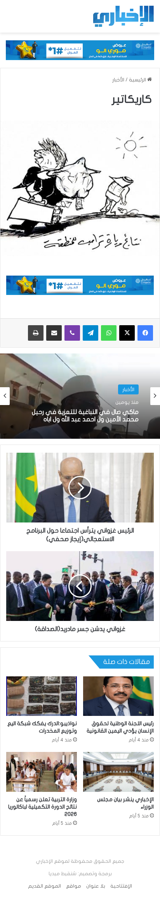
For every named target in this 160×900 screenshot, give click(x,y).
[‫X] (127, 333)
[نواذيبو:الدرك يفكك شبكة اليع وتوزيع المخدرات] (41, 696)
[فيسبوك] (145, 333)
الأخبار (118, 80)
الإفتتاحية (121, 886)
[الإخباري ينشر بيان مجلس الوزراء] (118, 772)
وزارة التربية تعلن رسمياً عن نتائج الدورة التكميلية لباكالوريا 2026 (42, 807)
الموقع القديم (44, 886)
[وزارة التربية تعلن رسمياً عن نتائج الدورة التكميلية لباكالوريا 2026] (41, 772)
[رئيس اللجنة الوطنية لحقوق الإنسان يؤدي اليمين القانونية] (118, 696)
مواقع (73, 886)
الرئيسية (138, 80)
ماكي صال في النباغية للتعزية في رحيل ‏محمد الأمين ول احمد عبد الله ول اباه (85, 415)
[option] (80, 396)
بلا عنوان (95, 886)
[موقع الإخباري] (123, 16)
